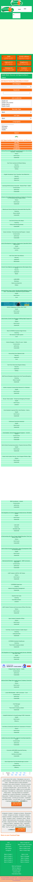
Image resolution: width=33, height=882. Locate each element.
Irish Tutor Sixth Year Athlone (16, 255)
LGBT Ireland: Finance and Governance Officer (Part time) (16, 607)
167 (24, 775)
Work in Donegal (25, 856)
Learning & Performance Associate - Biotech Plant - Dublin (16, 185)
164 (12, 775)
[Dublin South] (16, 106)
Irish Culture (8, 848)
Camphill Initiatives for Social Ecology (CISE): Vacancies (16, 715)
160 (17, 773)
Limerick (16, 404)
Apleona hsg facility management (16, 588)
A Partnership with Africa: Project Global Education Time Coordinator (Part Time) (16, 537)
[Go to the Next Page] (30, 772)
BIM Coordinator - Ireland (16, 501)
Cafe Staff (16, 525)
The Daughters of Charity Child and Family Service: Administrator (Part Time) (16, 653)
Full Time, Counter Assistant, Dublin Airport (16, 629)
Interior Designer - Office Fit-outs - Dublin (16, 342)
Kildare (16, 285)
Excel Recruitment (16, 599)
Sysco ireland (16, 213)
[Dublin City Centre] (16, 102)
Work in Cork (24, 854)
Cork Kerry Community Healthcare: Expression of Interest (16, 726)
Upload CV (8, 844)
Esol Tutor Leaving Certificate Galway (16, 163)
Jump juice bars (16, 633)
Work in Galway (25, 858)
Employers (8, 846)
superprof (16, 167)
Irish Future (16, 155)
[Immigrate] (20, 829)
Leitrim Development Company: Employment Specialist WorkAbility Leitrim (16, 244)
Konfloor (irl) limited (16, 754)
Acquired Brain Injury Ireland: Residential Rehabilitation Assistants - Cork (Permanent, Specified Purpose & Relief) (16, 291)
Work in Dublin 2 (8, 856)
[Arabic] (16, 129)
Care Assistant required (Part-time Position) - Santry (16, 410)
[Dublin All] (16, 101)
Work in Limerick (25, 862)
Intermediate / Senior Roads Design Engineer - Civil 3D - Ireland (16, 433)
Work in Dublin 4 (8, 860)
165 (16, 775)
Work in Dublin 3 (8, 858)
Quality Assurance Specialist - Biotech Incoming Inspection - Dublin (16, 738)
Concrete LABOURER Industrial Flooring (16, 750)
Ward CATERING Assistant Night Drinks (16, 330)
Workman (16, 281)
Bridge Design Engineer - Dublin (16, 669)
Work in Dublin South (24, 848)
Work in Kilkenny (25, 860)
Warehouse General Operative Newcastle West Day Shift (17, 209)
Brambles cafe (16, 528)
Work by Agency (16, 868)
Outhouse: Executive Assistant (16, 421)
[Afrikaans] (16, 126)
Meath (16, 273)
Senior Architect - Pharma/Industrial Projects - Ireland (16, 232)
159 (13, 773)
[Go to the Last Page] (30, 774)
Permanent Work (16, 870)
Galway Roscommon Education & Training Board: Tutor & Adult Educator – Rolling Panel (16, 151)
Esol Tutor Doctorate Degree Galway (16, 364)
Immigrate (8, 850)
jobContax (16, 189)
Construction (16, 187)
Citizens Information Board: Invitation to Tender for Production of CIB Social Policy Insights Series (16, 197)
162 (24, 773)
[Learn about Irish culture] (16, 804)
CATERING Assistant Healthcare (16, 641)
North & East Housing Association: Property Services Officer (16, 445)
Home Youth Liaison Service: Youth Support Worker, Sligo (16, 456)
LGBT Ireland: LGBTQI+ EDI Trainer (16, 573)
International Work (16, 873)
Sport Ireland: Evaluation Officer (16, 618)
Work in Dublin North (24, 846)
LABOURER (16, 279)
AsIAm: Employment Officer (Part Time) (16, 307)
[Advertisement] (16, 36)
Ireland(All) (16, 191)
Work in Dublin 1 (8, 854)
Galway (16, 168)
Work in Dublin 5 (8, 862)
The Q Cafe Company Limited (16, 645)
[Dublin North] (16, 104)
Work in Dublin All (24, 842)
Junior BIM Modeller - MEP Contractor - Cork (16, 692)
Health (16, 246)
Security (16, 165)
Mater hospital (16, 380)
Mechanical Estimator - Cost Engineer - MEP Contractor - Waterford (16, 561)
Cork (16, 297)
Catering (16, 211)
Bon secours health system (16, 334)
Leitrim (16, 250)
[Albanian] (16, 128)
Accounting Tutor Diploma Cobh (16, 353)
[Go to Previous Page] (3, 774)
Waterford (16, 180)
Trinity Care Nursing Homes (16, 224)
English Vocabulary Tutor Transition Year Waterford (16, 174)
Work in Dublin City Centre (25, 844)
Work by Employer (16, 866)
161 (21, 773)
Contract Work (16, 872)
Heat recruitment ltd (17, 283)
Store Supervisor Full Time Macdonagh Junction (16, 761)
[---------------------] (16, 124)
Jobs (8, 842)
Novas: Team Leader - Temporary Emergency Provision (16, 398)
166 (20, 775)
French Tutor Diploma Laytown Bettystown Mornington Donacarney (17, 267)
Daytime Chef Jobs (16, 595)
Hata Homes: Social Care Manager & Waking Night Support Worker (17, 319)
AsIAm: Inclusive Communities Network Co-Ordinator (16, 387)
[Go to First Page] (3, 773)
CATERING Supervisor (16, 584)
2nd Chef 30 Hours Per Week (16, 220)
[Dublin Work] (16, 2)
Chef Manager (16, 704)
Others (16, 153)
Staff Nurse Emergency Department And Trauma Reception (16, 376)
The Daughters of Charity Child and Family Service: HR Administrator (16, 513)
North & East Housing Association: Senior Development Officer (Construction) (16, 549)
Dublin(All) (16, 157)
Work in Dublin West (25, 850)
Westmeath (16, 261)
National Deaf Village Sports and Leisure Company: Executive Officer (16, 681)
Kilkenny (16, 721)
